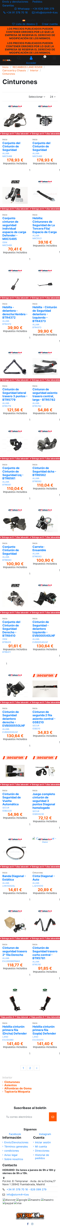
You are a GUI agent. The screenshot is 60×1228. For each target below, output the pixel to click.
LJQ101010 (37, 886)
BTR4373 (36, 327)
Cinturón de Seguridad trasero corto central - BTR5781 (44, 953)
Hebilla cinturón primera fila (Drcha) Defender (14, 1030)
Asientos (10, 1085)
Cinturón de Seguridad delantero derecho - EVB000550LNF (13, 718)
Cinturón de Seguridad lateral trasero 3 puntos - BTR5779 (14, 394)
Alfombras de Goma (18, 1088)
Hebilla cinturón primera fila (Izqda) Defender (44, 1030)
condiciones (11, 1150)
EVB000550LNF (10, 732)
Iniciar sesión (43, 1142)
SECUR (35, 725)
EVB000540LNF (40, 642)
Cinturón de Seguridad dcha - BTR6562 (44, 471)
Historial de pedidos (42, 1156)
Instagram (45, 1134)
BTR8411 (6, 652)
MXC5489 (37, 156)
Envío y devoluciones (15, 1)
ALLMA (5, 153)
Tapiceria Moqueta (17, 1091)
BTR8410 (6, 642)
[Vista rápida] (15, 137)
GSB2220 (7, 811)
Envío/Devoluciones (16, 1142)
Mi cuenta (41, 1146)
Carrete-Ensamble (39, 548)
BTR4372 (6, 324)
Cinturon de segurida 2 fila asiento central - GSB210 (43, 717)
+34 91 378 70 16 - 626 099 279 (26, 1189)
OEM (4, 242)
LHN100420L (8, 886)
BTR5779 (6, 406)
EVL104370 (37, 1040)
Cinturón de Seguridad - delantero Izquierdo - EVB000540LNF (43, 628)
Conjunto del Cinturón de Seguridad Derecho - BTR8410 (11, 628)
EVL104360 (7, 1040)
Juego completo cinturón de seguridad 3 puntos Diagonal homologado (43, 800)
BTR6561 (6, 485)
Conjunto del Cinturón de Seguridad (11, 146)
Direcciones (42, 1150)
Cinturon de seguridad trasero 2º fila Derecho (14, 951)
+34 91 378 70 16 (17, 12)
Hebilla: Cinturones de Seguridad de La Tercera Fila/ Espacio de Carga (44, 225)
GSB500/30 (38, 814)
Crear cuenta (50, 24)
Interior (7, 1077)
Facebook (15, 1134)
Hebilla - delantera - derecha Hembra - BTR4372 (14, 312)
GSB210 (36, 728)
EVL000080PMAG (11, 961)
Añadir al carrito (19, 665)
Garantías (8, 5)
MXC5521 (37, 238)
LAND (5, 1037)
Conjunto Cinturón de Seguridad (10, 550)
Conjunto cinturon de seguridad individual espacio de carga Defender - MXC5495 (14, 228)
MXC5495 (7, 245)
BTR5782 (36, 406)
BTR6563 (6, 560)
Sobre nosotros (13, 1159)
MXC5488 (7, 156)
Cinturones (12, 1082)
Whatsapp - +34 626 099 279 (36, 8)
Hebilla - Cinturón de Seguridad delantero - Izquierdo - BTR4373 (44, 314)
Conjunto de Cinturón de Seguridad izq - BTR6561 (12, 473)
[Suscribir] (53, 1116)
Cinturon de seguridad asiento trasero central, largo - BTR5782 (44, 394)
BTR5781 (36, 964)
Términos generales (16, 1146)
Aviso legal (10, 1155)
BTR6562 (36, 481)
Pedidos (37, 1)
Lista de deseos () (26, 24)
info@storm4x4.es (46, 12)
